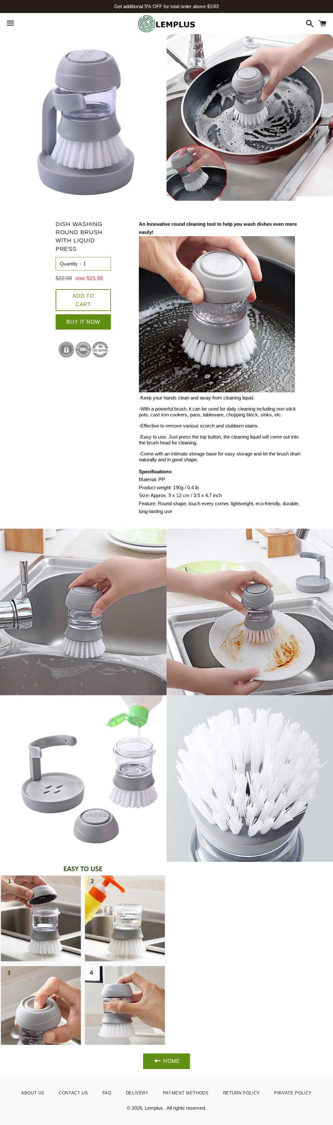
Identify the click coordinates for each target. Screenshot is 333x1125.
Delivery (137, 1093)
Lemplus (154, 1108)
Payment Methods (186, 1093)
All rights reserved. (186, 1108)
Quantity (69, 263)
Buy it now (83, 322)
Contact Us (73, 1093)
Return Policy (241, 1093)
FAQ (107, 1093)
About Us (33, 1093)
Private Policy (293, 1093)
